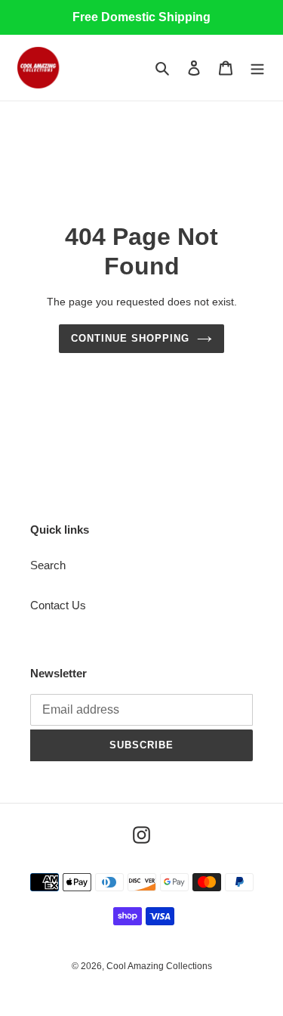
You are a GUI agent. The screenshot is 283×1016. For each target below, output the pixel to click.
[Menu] (257, 67)
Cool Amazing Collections (159, 966)
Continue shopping (130, 338)
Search (48, 565)
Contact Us (58, 605)
